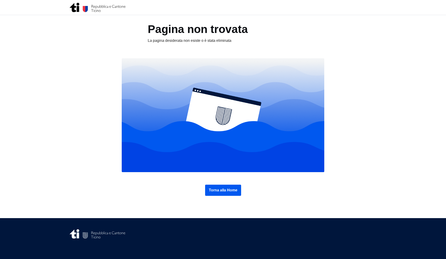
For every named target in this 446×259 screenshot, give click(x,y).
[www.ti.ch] (98, 7)
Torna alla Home (223, 190)
